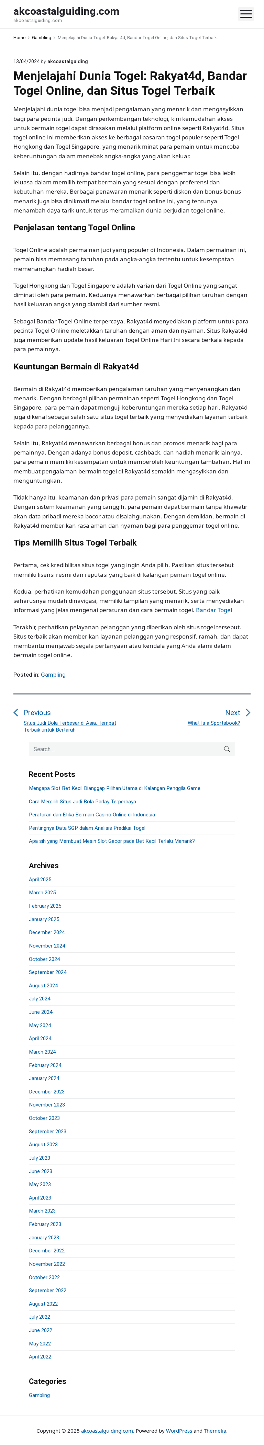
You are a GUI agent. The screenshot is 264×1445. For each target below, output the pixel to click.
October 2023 (44, 1118)
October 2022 (44, 1277)
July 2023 (39, 1158)
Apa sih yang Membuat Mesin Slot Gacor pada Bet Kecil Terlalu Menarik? (112, 841)
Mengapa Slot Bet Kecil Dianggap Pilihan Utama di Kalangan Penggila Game (114, 788)
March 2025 (42, 893)
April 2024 (40, 1038)
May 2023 (40, 1184)
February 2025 (45, 906)
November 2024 (47, 946)
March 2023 (42, 1211)
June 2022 (40, 1330)
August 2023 (43, 1145)
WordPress (179, 1430)
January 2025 (44, 919)
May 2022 (40, 1344)
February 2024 (45, 1065)
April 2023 (40, 1198)
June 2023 (40, 1171)
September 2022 (47, 1290)
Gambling (53, 674)
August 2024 (43, 986)
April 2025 (40, 879)
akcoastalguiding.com (107, 1430)
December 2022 (47, 1251)
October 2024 (44, 959)
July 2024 (39, 999)
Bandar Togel (214, 610)
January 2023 (44, 1238)
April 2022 (40, 1357)
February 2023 (45, 1224)
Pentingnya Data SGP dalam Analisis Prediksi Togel (87, 828)
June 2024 (40, 1012)
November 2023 (47, 1105)
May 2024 (40, 1025)
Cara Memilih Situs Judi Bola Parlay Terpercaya (82, 802)
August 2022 (43, 1304)
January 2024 (44, 1078)
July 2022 (39, 1317)
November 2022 (47, 1264)
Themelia (215, 1430)
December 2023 (47, 1092)
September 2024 (47, 972)
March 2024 (42, 1052)
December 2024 (47, 932)
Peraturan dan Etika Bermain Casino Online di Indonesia (92, 815)
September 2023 (47, 1131)
